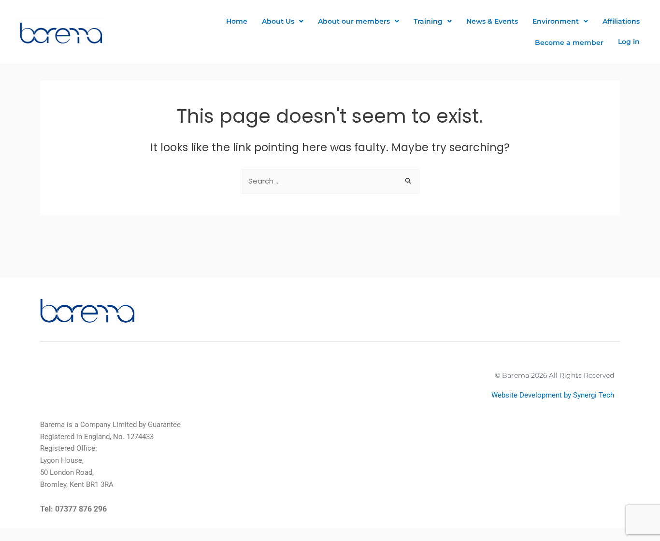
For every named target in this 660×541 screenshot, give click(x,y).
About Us (278, 21)
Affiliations (621, 21)
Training (428, 21)
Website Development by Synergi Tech (552, 395)
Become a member (569, 42)
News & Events (492, 21)
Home (236, 21)
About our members (354, 21)
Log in (629, 41)
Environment (555, 21)
